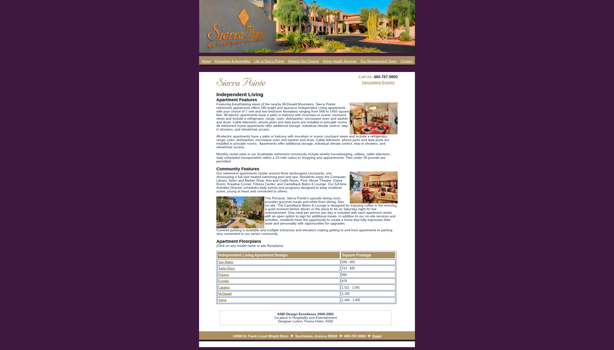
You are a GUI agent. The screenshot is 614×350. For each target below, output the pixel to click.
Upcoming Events (378, 82)
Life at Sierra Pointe (269, 61)
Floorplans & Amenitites (232, 61)
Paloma (223, 275)
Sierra (222, 300)
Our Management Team (378, 61)
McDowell (225, 294)
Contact (406, 61)
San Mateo (225, 262)
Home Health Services (340, 61)
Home (206, 61)
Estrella (223, 281)
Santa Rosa (226, 268)
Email (376, 336)
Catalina (224, 287)
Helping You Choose (303, 61)
